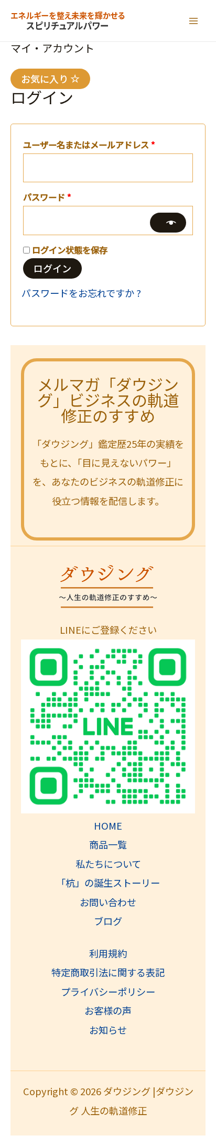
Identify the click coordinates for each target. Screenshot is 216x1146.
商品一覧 (108, 844)
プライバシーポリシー (108, 991)
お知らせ (108, 1030)
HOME (108, 825)
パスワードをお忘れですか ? (81, 293)
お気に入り (45, 78)
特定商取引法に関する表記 (108, 972)
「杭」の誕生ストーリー (108, 882)
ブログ (108, 921)
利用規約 (108, 953)
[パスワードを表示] (168, 223)
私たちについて (108, 863)
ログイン (52, 268)
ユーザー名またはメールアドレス (93, 145)
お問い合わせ (108, 902)
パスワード (51, 198)
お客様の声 (108, 1010)
